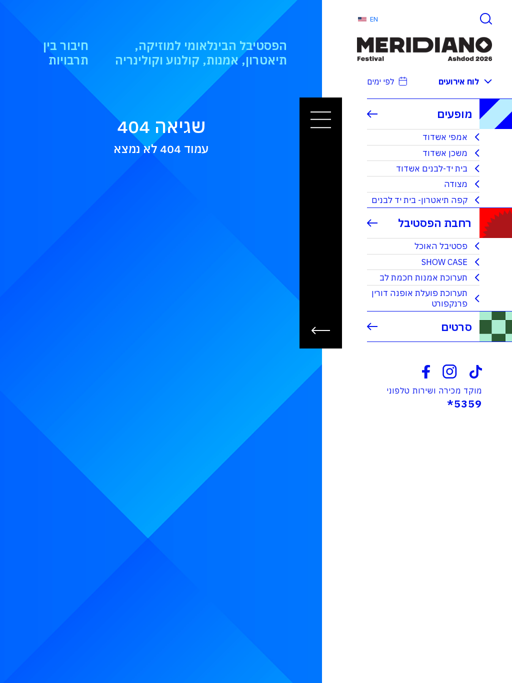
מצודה (456, 184)
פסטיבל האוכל (441, 246)
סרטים (456, 327)
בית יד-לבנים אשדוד (432, 168)
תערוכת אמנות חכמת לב (424, 277)
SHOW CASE (445, 262)
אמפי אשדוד (445, 137)
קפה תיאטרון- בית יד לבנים (420, 200)
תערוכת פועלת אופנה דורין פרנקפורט (420, 298)
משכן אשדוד (445, 153)
